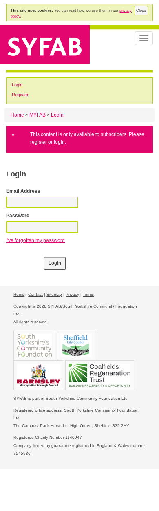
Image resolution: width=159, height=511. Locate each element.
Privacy (72, 294)
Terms (88, 294)
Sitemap (54, 294)
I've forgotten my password (35, 240)
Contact (35, 294)
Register (20, 94)
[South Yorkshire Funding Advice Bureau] (45, 43)
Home (17, 115)
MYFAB (37, 115)
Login (17, 84)
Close (141, 11)
